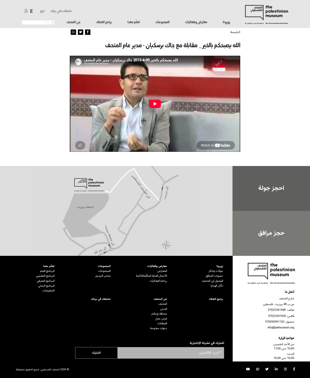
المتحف (162, 304)
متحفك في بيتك (61, 11)
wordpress (257, 369)
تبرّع (42, 11)
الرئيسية (235, 32)
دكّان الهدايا (217, 286)
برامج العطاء (104, 22)
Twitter (80, 32)
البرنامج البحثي (46, 286)
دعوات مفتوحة (158, 328)
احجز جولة (271, 188)
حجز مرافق (271, 233)
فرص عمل (161, 319)
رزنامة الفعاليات (158, 281)
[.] (52, 23)
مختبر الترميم (103, 276)
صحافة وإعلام (159, 314)
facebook (294, 369)
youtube (248, 369)
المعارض (162, 271)
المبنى (163, 309)
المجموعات (104, 266)
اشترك (96, 352)
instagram (285, 369)
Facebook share (87, 32)
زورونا (220, 266)
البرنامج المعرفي (46, 281)
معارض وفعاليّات (157, 266)
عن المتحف (160, 299)
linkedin (276, 369)
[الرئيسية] (266, 14)
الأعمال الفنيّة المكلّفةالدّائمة (151, 276)
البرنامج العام (47, 271)
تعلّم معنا (49, 266)
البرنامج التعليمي (45, 276)
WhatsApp (73, 32)
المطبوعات (49, 291)
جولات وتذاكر (215, 271)
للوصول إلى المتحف (212, 281)
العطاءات (162, 323)
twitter (267, 369)
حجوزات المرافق (214, 276)
